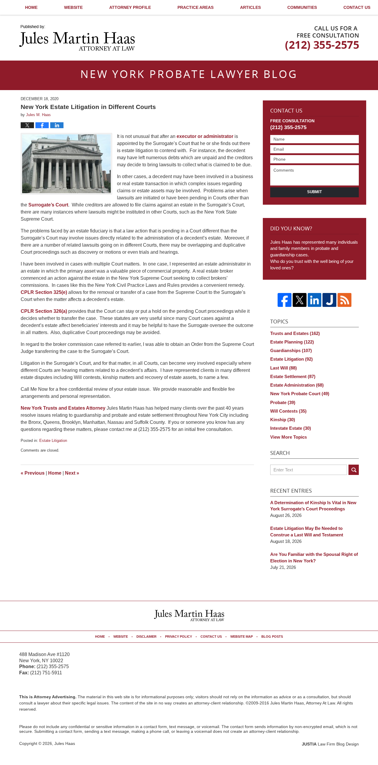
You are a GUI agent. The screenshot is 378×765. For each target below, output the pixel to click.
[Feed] (344, 300)
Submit (314, 192)
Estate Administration (297, 385)
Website (73, 7)
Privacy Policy (178, 636)
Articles (250, 7)
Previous (33, 473)
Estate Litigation (53, 440)
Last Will (283, 367)
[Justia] (329, 300)
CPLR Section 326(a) (44, 311)
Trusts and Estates (295, 333)
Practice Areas (195, 7)
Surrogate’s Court (48, 204)
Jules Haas (64, 743)
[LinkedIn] (315, 300)
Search (353, 470)
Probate (282, 402)
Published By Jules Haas (322, 38)
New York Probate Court (299, 393)
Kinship (282, 419)
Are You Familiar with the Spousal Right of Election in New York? (314, 557)
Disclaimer (146, 636)
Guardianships (291, 350)
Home (31, 7)
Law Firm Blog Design (330, 744)
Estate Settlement (292, 376)
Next (72, 473)
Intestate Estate (290, 428)
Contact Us (286, 111)
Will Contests (288, 411)
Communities (302, 7)
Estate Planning (292, 341)
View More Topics (288, 437)
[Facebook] (284, 300)
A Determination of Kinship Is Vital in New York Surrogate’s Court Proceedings (313, 506)
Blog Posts (272, 636)
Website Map (241, 636)
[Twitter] (300, 300)
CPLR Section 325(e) (44, 292)
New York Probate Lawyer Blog (77, 38)
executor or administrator (205, 136)
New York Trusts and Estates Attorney (63, 408)
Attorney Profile (130, 7)
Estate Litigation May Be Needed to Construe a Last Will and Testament (306, 531)
